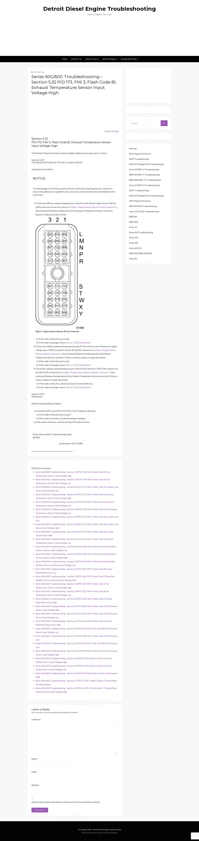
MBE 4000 (133, 222)
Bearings (133, 148)
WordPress (114, 833)
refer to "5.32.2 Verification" (78, 342)
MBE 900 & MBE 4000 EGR (140, 253)
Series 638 (133, 237)
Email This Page (112, 131)
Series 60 (133, 258)
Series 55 (133, 227)
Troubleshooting (128, 59)
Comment (36, 719)
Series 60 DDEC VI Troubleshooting (144, 185)
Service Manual (110, 59)
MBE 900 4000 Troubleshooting (143, 206)
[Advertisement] (99, 39)
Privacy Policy (92, 59)
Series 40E (133, 243)
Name (34, 758)
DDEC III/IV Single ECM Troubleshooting (146, 164)
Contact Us (76, 59)
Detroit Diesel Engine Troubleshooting (99, 8)
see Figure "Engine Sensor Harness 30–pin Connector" (91, 207)
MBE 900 (133, 216)
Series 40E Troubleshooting (141, 232)
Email (34, 772)
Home (64, 59)
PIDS (41, 451)
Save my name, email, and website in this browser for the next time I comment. (66, 802)
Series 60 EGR (135, 248)
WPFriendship (97, 833)
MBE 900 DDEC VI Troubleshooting (144, 174)
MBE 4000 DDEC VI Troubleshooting (145, 180)
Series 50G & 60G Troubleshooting (58, 451)
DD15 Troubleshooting (139, 159)
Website (35, 785)
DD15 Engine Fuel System (140, 154)
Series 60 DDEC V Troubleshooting (144, 169)
